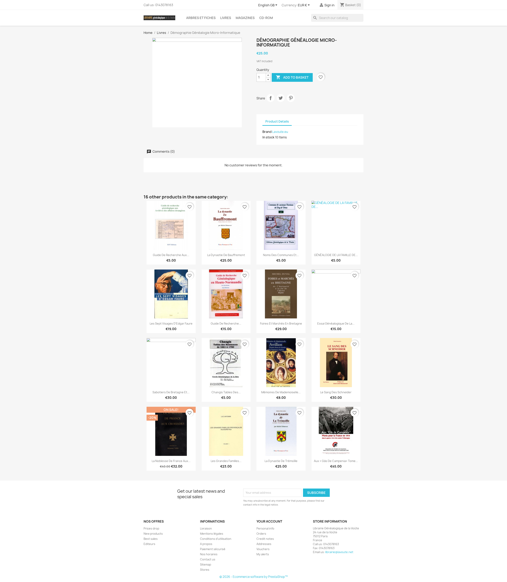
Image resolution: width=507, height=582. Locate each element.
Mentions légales (211, 533)
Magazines (245, 18)
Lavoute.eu (280, 132)
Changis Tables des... (226, 392)
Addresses (263, 544)
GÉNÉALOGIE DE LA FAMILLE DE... (336, 255)
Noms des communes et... (281, 255)
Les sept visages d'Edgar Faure (171, 323)
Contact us (207, 559)
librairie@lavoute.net (339, 552)
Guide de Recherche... (226, 323)
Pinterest (291, 98)
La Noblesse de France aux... (171, 461)
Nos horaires (208, 554)
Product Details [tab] (277, 121)
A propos (206, 544)
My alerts (262, 554)
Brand (267, 132)
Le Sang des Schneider (336, 392)
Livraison (206, 528)
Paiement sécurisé (212, 549)
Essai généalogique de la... (336, 323)
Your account (269, 521)
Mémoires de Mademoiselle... (281, 392)
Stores (204, 570)
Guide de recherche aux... (171, 255)
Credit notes (265, 539)
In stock (268, 137)
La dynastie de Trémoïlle (281, 461)
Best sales (151, 539)
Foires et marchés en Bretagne (281, 323)
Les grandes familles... (226, 461)
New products (153, 533)
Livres (225, 18)
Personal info (265, 528)
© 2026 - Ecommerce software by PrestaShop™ (253, 577)
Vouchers (263, 549)
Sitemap (205, 564)
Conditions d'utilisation (215, 539)
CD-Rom (266, 18)
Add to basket (292, 77)
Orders (261, 533)
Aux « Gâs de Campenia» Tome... (336, 461)
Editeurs (149, 544)
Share (270, 98)
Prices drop (151, 528)
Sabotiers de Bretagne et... (171, 392)
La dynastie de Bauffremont (226, 255)
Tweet (281, 98)
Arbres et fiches (201, 18)
